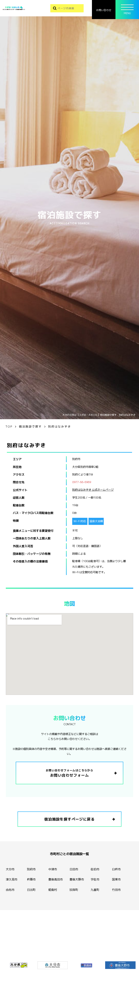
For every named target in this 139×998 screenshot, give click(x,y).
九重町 (95, 890)
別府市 (31, 869)
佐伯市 (95, 869)
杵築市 (31, 879)
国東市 (116, 879)
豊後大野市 (77, 879)
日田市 (74, 869)
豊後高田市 (55, 879)
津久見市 (11, 879)
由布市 (10, 890)
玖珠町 (74, 890)
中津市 (52, 869)
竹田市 (116, 890)
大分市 (10, 869)
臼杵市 (116, 869)
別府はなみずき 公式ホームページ (93, 490)
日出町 (31, 890)
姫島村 (52, 890)
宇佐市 (95, 879)
